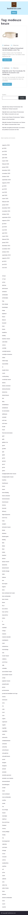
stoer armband (6, 794)
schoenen (4, 743)
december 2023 (6, 245)
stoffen (4, 800)
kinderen (4, 533)
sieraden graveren (6, 775)
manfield (4, 627)
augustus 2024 (6, 220)
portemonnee (5, 690)
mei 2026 (4, 154)
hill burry (4, 511)
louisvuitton (5, 615)
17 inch (4, 279)
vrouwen (4, 856)
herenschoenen (6, 498)
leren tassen (5, 599)
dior (3, 398)
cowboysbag (5, 376)
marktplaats (5, 640)
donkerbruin (5, 407)
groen (3, 458)
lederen (4, 577)
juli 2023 (4, 261)
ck (2, 367)
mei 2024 (4, 230)
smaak (3, 787)
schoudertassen (6, 756)
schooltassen (5, 750)
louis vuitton (5, 612)
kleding (4, 539)
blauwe (4, 320)
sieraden (4, 772)
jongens (4, 524)
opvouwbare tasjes (7, 671)
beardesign (5, 307)
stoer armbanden (6, 797)
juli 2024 (4, 223)
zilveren (4, 894)
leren (3, 590)
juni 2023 (4, 264)
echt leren (4, 423)
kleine (3, 546)
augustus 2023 (6, 258)
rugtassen (4, 721)
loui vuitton (5, 608)
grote (3, 467)
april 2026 (4, 157)
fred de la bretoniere (7, 433)
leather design (5, 571)
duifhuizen (4, 414)
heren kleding (5, 492)
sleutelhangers (5, 784)
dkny (3, 401)
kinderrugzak (5, 536)
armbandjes (5, 298)
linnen (3, 602)
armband (4, 291)
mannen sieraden (6, 637)
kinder (3, 530)
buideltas (4, 332)
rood (3, 712)
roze (3, 715)
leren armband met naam (8, 593)
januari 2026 (5, 167)
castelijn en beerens (7, 354)
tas (3, 806)
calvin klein (4, 341)
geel (3, 436)
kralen (3, 552)
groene (4, 461)
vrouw (3, 853)
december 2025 (6, 170)
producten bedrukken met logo (9, 693)
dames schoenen (6, 385)
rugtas (3, 718)
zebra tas (4, 885)
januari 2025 (5, 204)
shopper (4, 762)
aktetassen (5, 288)
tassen (4, 812)
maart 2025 (5, 198)
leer (3, 580)
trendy (3, 834)
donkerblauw (5, 404)
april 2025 (4, 195)
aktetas (4, 285)
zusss (3, 900)
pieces (3, 687)
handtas (4, 480)
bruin (3, 326)
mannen (4, 634)
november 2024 (6, 211)
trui (3, 838)
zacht (3, 875)
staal (3, 791)
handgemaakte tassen (7, 477)
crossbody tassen (6, 379)
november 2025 (6, 173)
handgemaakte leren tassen (9, 473)
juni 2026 (4, 151)
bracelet (4, 323)
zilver (3, 891)
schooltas (4, 747)
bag (3, 301)
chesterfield (5, 363)
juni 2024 (4, 226)
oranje (3, 677)
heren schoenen (6, 495)
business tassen (6, 338)
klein (3, 542)
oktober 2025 (5, 176)
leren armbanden (6, 596)
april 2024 (4, 233)
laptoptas (4, 564)
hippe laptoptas (6, 514)
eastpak (4, 417)
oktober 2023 (5, 252)
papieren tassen (6, 681)
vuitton (4, 860)
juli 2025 (4, 186)
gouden (4, 448)
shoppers (4, 765)
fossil (3, 429)
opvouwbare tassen (7, 674)
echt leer (4, 420)
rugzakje (4, 728)
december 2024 (6, 208)
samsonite (4, 737)
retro (3, 703)
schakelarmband (6, 740)
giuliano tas (5, 442)
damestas (4, 392)
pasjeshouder (5, 684)
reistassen (4, 699)
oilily (3, 665)
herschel (4, 508)
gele (3, 439)
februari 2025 (5, 201)
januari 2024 (5, 242)
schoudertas (5, 753)
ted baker (4, 816)
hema (3, 486)
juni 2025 (4, 189)
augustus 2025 (6, 182)
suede (3, 803)
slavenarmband (6, 781)
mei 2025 (4, 192)
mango (4, 630)
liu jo (3, 605)
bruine (3, 329)
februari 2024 (5, 239)
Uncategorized (5, 841)
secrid (3, 759)
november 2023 (6, 248)
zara (3, 882)
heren (3, 489)
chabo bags (5, 360)
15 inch (4, 276)
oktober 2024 (5, 214)
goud (3, 445)
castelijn (4, 348)
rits (3, 706)
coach (3, 373)
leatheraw (6, 45)
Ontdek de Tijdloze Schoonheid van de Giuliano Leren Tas (12, 49)
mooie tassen (5, 655)
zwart (3, 904)
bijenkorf (4, 313)
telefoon (4, 819)
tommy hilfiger (5, 831)
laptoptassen (5, 568)
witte (3, 872)
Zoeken (4, 94)
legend (4, 586)
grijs (3, 451)
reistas (4, 696)
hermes (4, 505)
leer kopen (4, 583)
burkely (4, 335)
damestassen (5, 395)
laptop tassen (5, 561)
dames (4, 382)
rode (3, 709)
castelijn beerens (6, 351)
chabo (3, 357)
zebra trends (5, 888)
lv (2, 621)
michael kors (5, 646)
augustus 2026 (6, 145)
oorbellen (4, 668)
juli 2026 (4, 148)
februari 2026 (5, 164)
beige (3, 310)
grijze (3, 455)
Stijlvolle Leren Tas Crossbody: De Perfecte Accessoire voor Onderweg (13, 72)
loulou (3, 618)
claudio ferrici (5, 370)
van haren (4, 847)
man (3, 624)
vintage (4, 850)
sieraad (4, 768)
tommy (4, 828)
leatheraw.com (14, 8)
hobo (3, 520)
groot (3, 464)
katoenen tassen (6, 527)
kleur (3, 549)
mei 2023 (4, 267)
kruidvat (4, 555)
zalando (4, 878)
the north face (5, 822)
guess (3, 470)
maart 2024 (5, 236)
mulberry (4, 659)
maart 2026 (5, 161)
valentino (4, 844)
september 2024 (6, 217)
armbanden (5, 294)
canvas (4, 345)
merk (3, 643)
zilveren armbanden (7, 897)
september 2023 (6, 255)
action (3, 282)
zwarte (4, 907)
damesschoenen (6, 389)
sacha (3, 734)
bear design (5, 304)
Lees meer (7, 59)
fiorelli (3, 426)
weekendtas (5, 863)
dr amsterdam (5, 411)
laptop (3, 558)
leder (3, 574)
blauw (3, 316)
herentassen (5, 502)
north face (4, 662)
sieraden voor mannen (7, 778)
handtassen (5, 483)
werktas (4, 866)
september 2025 (6, 179)
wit (3, 869)
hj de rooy (4, 517)
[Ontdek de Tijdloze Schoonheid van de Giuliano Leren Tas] (10, 35)
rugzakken (4, 731)
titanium (4, 825)
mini (3, 652)
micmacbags (5, 649)
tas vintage (5, 809)
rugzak (3, 725)
